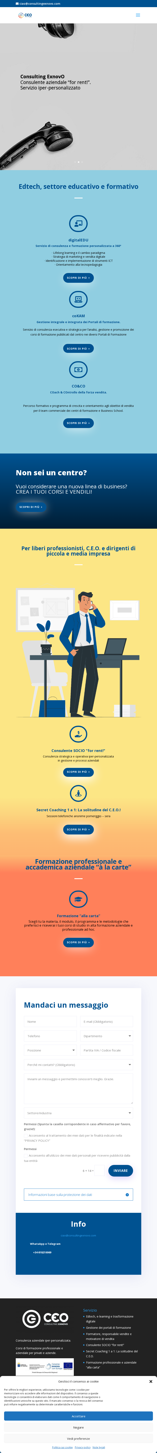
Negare (78, 1427)
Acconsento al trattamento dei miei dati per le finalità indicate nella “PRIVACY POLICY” (73, 1138)
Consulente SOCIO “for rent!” (105, 1345)
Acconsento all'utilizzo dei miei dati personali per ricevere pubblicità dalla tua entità (77, 1158)
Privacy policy (83, 1447)
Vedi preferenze (78, 1438)
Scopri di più (77, 278)
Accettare (78, 1416)
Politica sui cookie (62, 1447)
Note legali (99, 1447)
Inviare (121, 1170)
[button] (151, 1381)
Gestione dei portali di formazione (108, 1328)
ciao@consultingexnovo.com (39, 4)
